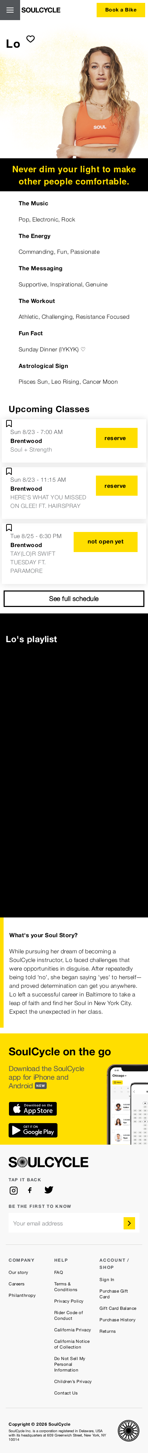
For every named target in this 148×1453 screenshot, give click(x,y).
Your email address (38, 1223)
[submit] (30, 39)
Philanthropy (22, 1295)
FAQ (58, 1272)
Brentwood (26, 440)
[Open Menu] (10, 10)
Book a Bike (121, 9)
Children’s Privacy (73, 1381)
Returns (108, 1331)
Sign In (107, 1279)
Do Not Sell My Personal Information (69, 1364)
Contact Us (66, 1393)
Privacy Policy (69, 1301)
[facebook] (31, 1190)
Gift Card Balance (118, 1308)
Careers (17, 1283)
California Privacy (72, 1329)
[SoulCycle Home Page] (41, 10)
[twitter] (49, 1190)
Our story (18, 1272)
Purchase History (117, 1319)
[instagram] (13, 1190)
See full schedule (74, 598)
